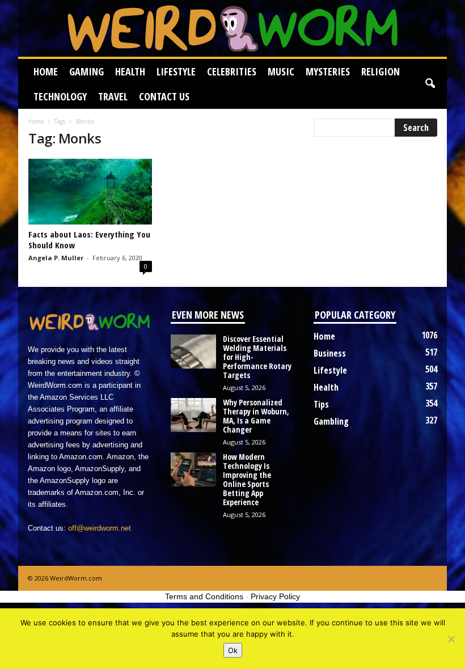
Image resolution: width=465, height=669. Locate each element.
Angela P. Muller (55, 257)
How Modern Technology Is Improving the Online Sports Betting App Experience (247, 479)
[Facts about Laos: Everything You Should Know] (90, 192)
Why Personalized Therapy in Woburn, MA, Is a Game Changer (256, 416)
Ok (233, 650)
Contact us (164, 96)
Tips (321, 404)
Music (281, 71)
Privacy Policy (275, 596)
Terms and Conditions (204, 596)
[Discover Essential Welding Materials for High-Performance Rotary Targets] (193, 351)
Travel (113, 96)
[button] (429, 83)
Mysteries (328, 71)
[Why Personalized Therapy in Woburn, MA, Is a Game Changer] (193, 415)
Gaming (86, 71)
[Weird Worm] (232, 28)
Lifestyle (176, 71)
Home (45, 71)
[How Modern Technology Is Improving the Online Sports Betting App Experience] (193, 469)
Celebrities (231, 71)
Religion (380, 71)
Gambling (331, 421)
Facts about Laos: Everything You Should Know (89, 239)
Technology (60, 96)
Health (130, 71)
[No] (450, 639)
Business (330, 353)
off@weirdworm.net (99, 528)
